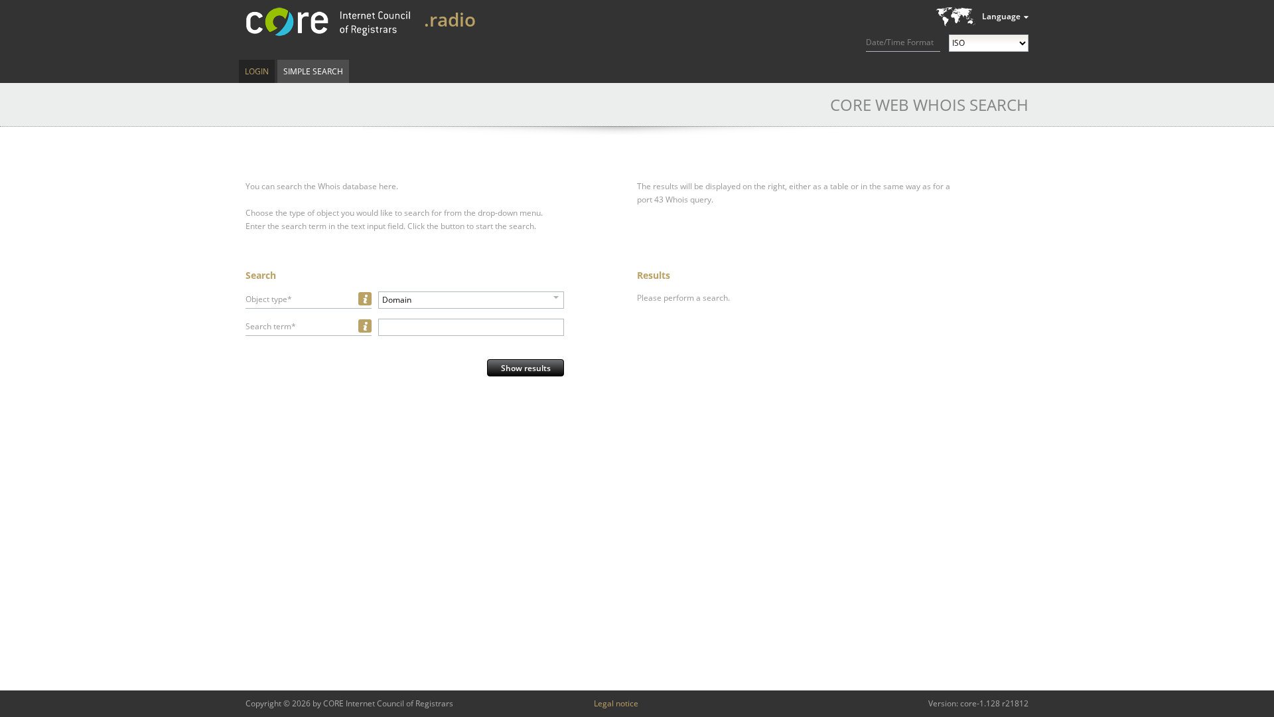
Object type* (269, 299)
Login (257, 71)
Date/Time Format (900, 42)
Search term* (271, 326)
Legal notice (616, 703)
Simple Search (313, 71)
